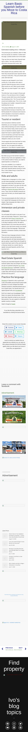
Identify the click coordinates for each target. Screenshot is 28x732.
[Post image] (5, 536)
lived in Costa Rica (16, 218)
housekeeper (18, 290)
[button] (10, 327)
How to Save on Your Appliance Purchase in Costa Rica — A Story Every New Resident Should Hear (16, 535)
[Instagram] (14, 724)
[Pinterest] (20, 728)
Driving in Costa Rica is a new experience (15, 557)
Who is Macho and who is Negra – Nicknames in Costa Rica (16, 564)
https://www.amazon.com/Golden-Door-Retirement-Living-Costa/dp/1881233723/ (14, 595)
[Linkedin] (14, 728)
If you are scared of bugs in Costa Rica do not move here (16, 542)
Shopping (4, 280)
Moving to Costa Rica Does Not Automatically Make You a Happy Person (16, 550)
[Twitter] (20, 724)
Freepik (13, 304)
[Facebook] (7, 724)
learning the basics (13, 189)
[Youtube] (7, 728)
